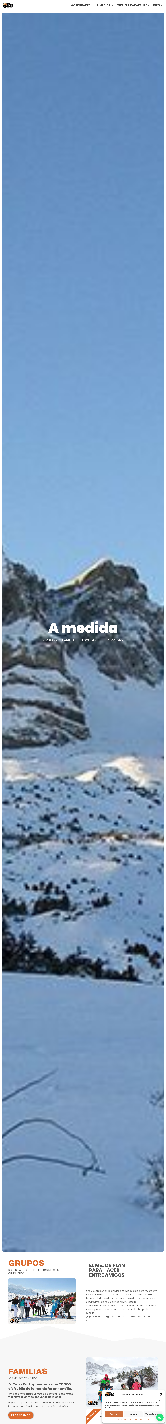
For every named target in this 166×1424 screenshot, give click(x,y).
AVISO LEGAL (146, 1419)
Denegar (133, 1414)
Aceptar (114, 1414)
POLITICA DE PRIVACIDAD (135, 1419)
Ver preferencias (153, 1414)
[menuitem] (82, 5)
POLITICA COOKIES (122, 1419)
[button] (161, 1395)
